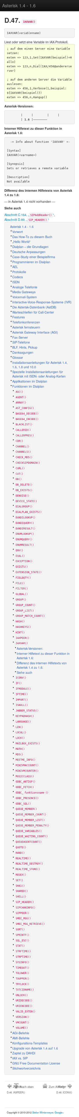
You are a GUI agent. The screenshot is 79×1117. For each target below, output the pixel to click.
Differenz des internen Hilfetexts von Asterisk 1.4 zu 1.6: (42, 665)
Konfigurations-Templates (30, 1043)
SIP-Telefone (21, 342)
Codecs (17, 277)
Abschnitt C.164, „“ (29, 214)
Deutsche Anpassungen (28, 252)
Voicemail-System (24, 297)
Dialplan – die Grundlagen (30, 246)
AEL (15, 267)
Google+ (59, 1112)
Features (18, 317)
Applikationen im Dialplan (29, 381)
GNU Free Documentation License (36, 1063)
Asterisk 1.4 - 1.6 (19, 5)
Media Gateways (24, 292)
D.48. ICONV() (64, 1089)
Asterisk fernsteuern (26, 327)
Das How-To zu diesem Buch (32, 237)
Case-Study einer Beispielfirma (33, 257)
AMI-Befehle (20, 1038)
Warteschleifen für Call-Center (33, 312)
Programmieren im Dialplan (31, 262)
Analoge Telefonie (24, 287)
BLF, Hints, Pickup (24, 347)
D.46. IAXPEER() (16, 1089)
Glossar (17, 357)
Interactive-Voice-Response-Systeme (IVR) (42, 302)
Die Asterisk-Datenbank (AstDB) (34, 307)
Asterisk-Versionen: (30, 648)
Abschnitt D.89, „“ (26, 219)
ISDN (16, 282)
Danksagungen (22, 352)
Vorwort (17, 231)
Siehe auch (24, 672)
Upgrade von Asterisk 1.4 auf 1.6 (35, 1048)
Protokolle (19, 272)
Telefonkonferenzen (26, 322)
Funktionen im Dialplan (28, 386)
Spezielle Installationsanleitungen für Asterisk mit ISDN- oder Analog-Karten (39, 374)
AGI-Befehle (20, 1033)
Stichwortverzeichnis (26, 1068)
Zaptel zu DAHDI (23, 1053)
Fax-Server (20, 337)
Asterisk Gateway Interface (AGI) (35, 332)
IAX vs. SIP (20, 1058)
